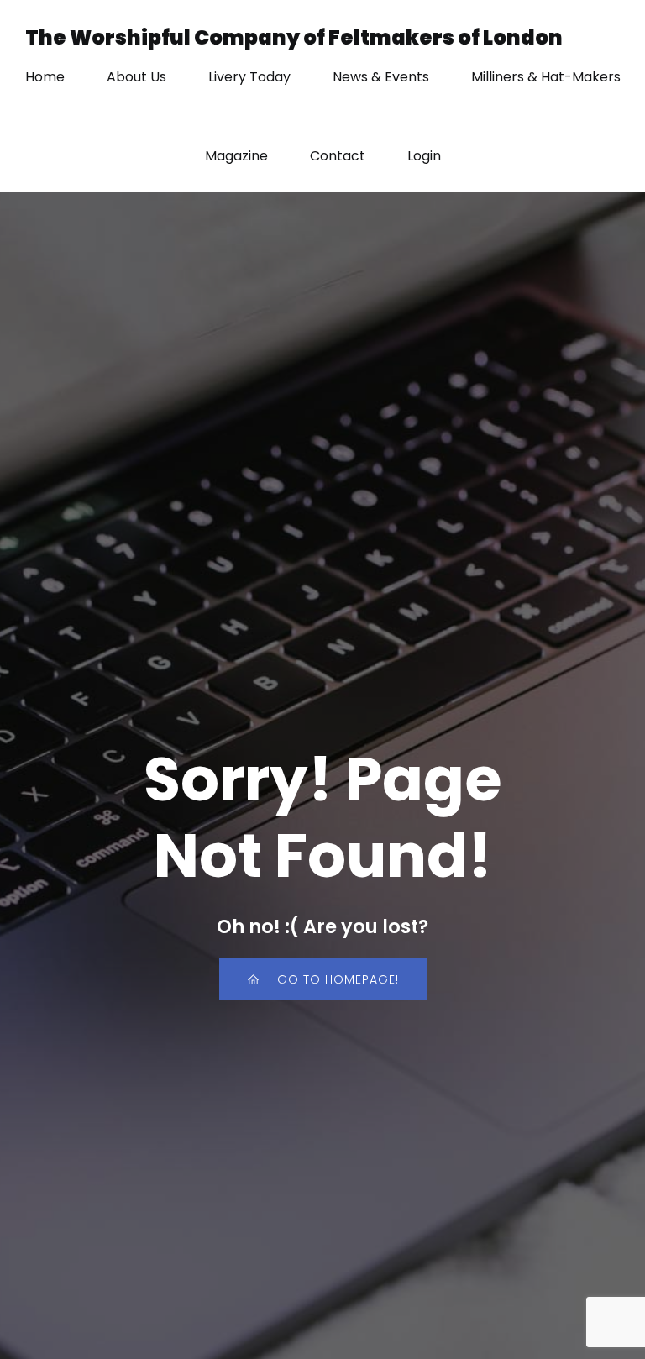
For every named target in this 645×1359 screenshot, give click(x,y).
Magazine (236, 155)
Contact (337, 155)
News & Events (381, 77)
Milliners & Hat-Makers (546, 77)
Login (424, 155)
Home (45, 77)
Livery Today (249, 77)
